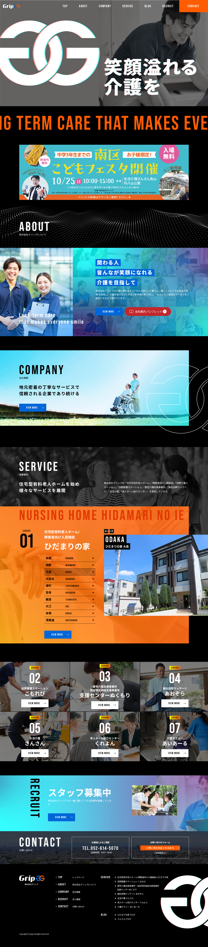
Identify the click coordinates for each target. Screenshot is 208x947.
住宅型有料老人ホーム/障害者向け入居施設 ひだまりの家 (142, 877)
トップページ (71, 877)
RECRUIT (168, 6)
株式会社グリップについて (77, 884)
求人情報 (69, 899)
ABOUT (83, 6)
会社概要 (69, 891)
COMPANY (105, 6)
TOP (65, 6)
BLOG (148, 6)
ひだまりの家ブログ (126, 914)
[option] (104, 53)
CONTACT (193, 6)
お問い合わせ (71, 906)
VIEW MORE (108, 311)
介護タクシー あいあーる (128, 906)
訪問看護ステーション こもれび (131, 881)
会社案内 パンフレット (148, 311)
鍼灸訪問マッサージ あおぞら (130, 893)
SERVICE (127, 6)
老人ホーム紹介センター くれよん (132, 902)
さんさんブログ (124, 918)
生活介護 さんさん (125, 898)
